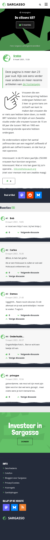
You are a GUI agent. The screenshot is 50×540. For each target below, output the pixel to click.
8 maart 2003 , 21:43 (15, 297)
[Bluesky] (14, 507)
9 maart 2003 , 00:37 (15, 340)
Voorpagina (25, 12)
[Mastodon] (6, 507)
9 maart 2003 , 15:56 (15, 379)
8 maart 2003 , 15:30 (15, 253)
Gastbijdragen (11, 492)
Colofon (8, 473)
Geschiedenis (11, 468)
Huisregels (10, 487)
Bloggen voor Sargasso (15, 478)
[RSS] (22, 507)
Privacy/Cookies (12, 482)
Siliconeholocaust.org (25, 168)
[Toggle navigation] (46, 4)
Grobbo (17, 55)
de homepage (31, 84)
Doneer (25, 441)
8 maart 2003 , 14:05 (15, 222)
